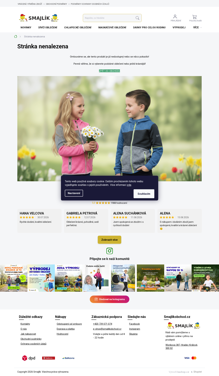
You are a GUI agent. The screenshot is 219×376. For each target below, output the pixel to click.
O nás (24, 328)
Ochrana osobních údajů (33, 343)
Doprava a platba (66, 328)
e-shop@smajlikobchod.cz (107, 328)
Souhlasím (144, 193)
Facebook (134, 323)
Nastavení (74, 193)
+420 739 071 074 (102, 323)
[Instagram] (109, 251)
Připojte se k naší (110, 259)
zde (129, 184)
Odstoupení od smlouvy (69, 323)
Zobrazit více (109, 239)
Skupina (133, 333)
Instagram (134, 328)
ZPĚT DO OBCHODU (109, 70)
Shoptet (198, 371)
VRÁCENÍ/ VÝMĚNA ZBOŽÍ (30, 4)
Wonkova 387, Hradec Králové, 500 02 (182, 346)
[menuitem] (26, 27)
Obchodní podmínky (56, 4)
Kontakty (25, 323)
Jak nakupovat (28, 333)
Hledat (137, 18)
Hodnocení (62, 333)
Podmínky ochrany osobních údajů (90, 4)
